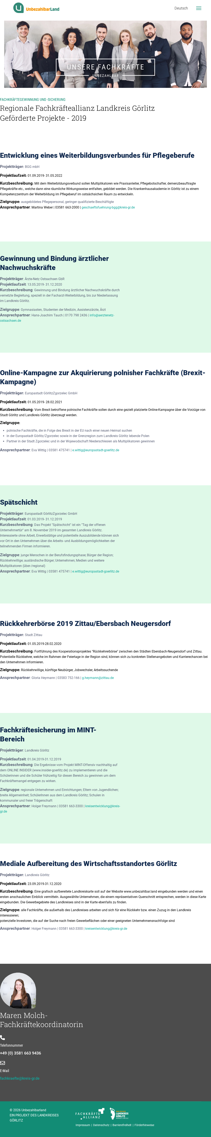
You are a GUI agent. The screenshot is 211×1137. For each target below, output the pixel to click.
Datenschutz (102, 1125)
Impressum (83, 1125)
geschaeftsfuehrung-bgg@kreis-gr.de (108, 207)
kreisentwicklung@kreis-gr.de (106, 929)
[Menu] (198, 8)
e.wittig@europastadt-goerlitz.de (95, 450)
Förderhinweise (144, 1125)
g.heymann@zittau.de (98, 678)
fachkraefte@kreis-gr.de (20, 1078)
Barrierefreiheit (122, 1125)
